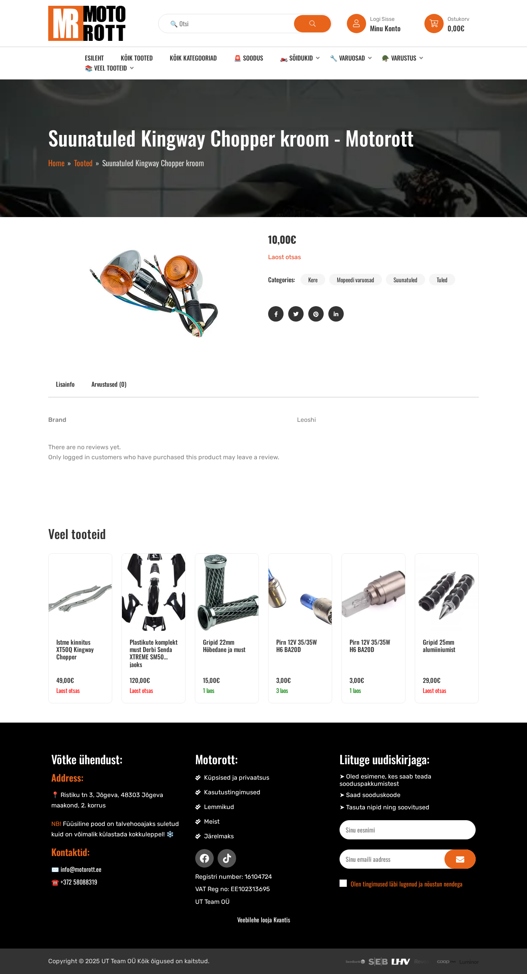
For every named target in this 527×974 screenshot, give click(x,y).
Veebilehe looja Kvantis (263, 919)
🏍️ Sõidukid (296, 57)
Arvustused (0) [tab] (109, 384)
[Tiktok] (227, 858)
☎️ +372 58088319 (74, 881)
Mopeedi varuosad (355, 279)
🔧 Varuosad (347, 57)
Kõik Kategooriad (193, 57)
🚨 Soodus (248, 57)
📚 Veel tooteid (106, 67)
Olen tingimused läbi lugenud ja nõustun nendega (407, 883)
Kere (313, 279)
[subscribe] (460, 859)
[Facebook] (204, 858)
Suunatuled (405, 279)
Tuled (442, 279)
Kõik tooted (137, 57)
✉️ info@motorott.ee (76, 869)
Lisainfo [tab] (65, 384)
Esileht (94, 57)
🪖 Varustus (399, 57)
